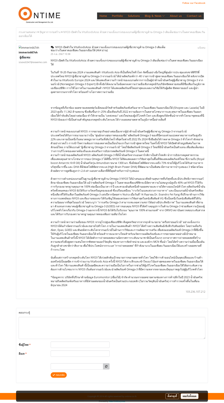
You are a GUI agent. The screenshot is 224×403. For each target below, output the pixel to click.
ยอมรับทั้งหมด (189, 396)
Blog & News (153, 16)
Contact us (194, 16)
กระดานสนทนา (28, 32)
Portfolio (117, 16)
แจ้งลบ (201, 47)
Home (103, 16)
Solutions (134, 16)
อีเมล (23, 353)
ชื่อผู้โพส (25, 345)
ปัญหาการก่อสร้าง (50, 32)
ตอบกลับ (60, 375)
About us (176, 16)
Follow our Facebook (194, 3)
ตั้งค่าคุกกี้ (172, 396)
